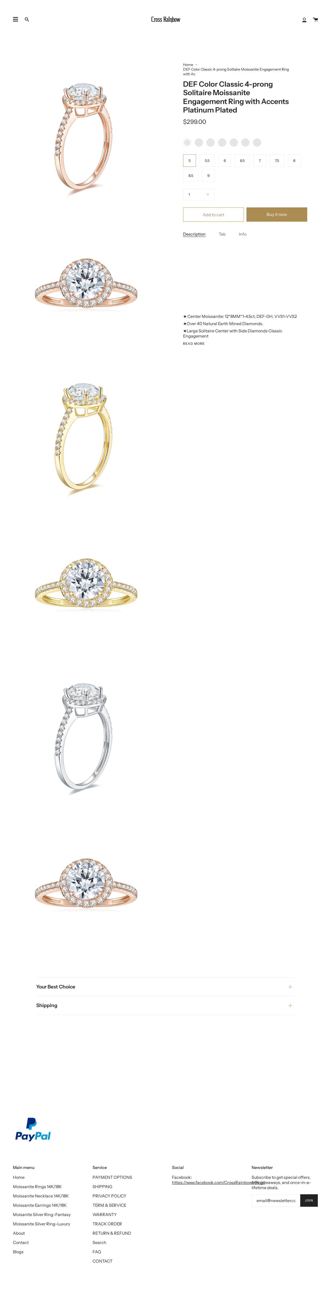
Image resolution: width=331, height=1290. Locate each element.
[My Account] (304, 19)
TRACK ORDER (107, 1223)
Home (188, 64)
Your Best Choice (55, 987)
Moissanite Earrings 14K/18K (40, 1205)
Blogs (18, 1251)
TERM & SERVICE (109, 1205)
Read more (194, 343)
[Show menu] (15, 19)
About (19, 1233)
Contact (21, 1242)
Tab (222, 234)
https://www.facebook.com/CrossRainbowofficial (218, 1182)
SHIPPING (102, 1186)
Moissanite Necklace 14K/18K (41, 1195)
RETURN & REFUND (112, 1233)
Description (194, 234)
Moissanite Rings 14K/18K (37, 1186)
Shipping (46, 1005)
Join (309, 1200)
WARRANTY (105, 1214)
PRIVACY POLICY (109, 1195)
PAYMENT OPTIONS (112, 1177)
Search (99, 1242)
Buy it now (277, 214)
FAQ (97, 1251)
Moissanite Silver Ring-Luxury (41, 1223)
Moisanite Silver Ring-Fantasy (42, 1214)
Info (242, 234)
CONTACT (102, 1261)
